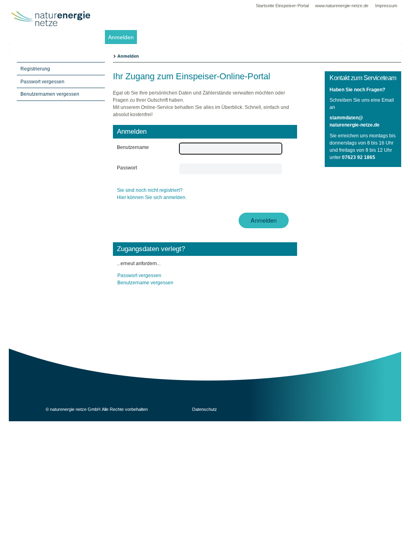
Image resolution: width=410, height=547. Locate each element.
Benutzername (133, 147)
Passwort (127, 168)
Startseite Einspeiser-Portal (282, 5)
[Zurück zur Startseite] (51, 35)
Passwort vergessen (139, 275)
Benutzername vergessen (145, 283)
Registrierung (35, 69)
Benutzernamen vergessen (49, 94)
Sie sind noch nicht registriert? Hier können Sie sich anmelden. (152, 193)
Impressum (386, 5)
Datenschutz (204, 409)
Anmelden (121, 37)
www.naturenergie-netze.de (342, 5)
